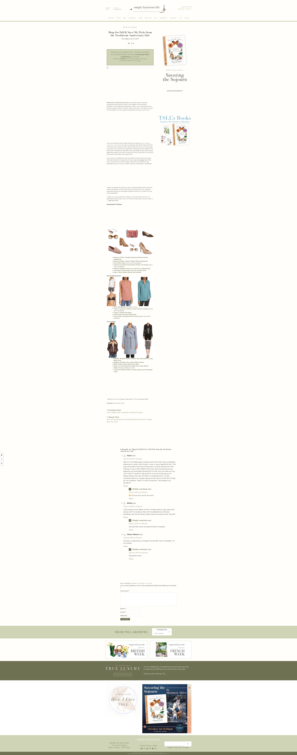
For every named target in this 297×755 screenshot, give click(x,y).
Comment (125, 591)
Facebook (181, 9)
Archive (170, 747)
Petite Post (130, 27)
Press (149, 745)
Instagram (190, 9)
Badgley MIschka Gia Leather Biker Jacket (129, 362)
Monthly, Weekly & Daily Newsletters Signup (119, 744)
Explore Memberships (118, 8)
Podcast (117, 747)
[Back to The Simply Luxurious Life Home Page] (146, 8)
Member (123, 59)
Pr (163, 753)
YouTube (188, 9)
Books (110, 747)
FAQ (176, 747)
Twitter (184, 9)
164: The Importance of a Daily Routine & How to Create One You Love (129, 419)
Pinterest (186, 9)
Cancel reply (148, 583)
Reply (125, 486)
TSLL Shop (126, 747)
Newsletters (185, 6)
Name (123, 609)
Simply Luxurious (139, 489)
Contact (143, 745)
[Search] (188, 744)
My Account (183, 747)
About (154, 745)
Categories (162, 629)
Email (179, 9)
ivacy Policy (166, 753)
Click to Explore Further (122, 674)
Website (123, 616)
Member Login (108, 8)
